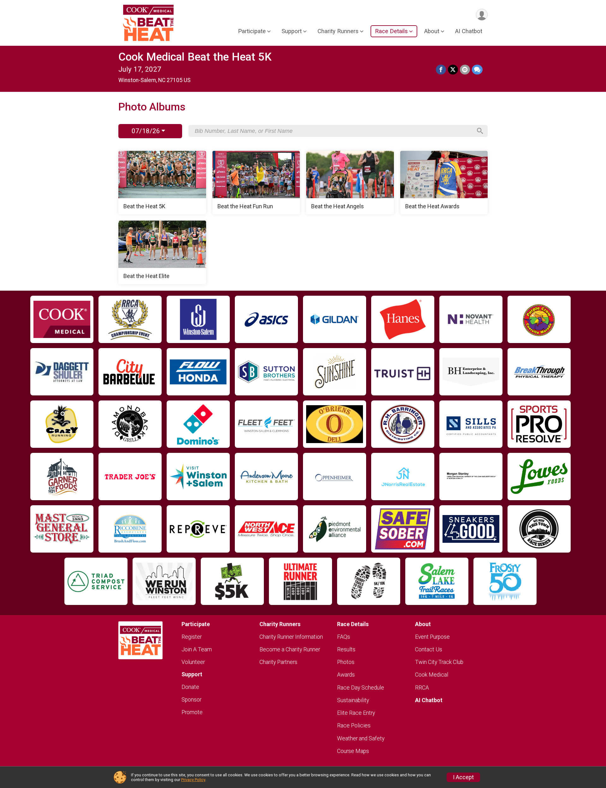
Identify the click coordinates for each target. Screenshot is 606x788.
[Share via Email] (465, 70)
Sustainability (353, 700)
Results (346, 649)
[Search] (480, 131)
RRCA (422, 687)
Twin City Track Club (439, 662)
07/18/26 (147, 131)
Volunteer (193, 662)
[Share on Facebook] (441, 70)
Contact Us (428, 649)
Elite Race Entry (356, 713)
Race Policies (354, 725)
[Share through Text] (477, 70)
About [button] (431, 31)
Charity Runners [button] (338, 31)
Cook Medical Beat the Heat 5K (194, 56)
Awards (346, 675)
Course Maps (353, 751)
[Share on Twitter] (453, 70)
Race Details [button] (391, 31)
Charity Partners (278, 662)
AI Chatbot (468, 31)
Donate (190, 687)
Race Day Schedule (360, 687)
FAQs (343, 637)
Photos (345, 662)
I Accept (463, 777)
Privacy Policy (193, 779)
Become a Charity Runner (289, 649)
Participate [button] (252, 31)
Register (191, 637)
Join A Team (196, 649)
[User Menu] (482, 15)
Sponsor (191, 699)
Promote (192, 712)
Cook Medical (431, 675)
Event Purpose (432, 637)
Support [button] (292, 31)
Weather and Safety (360, 738)
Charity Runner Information (291, 637)
